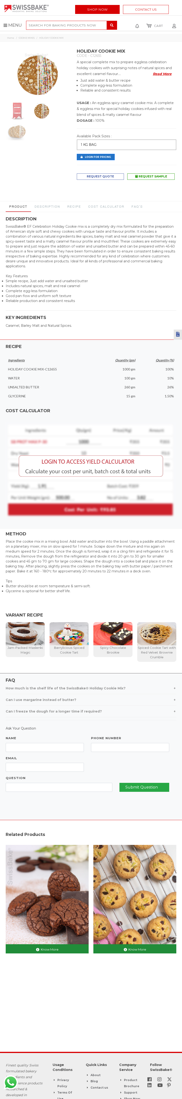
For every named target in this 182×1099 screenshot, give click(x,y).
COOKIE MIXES (27, 38)
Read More (162, 74)
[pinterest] (169, 1086)
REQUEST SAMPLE (152, 176)
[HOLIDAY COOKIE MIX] (38, 75)
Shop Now (97, 9)
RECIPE (74, 206)
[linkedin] (149, 1086)
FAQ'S (137, 206)
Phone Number (106, 738)
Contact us (99, 1087)
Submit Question (141, 787)
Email (11, 758)
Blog (94, 1081)
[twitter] (169, 1080)
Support (130, 1092)
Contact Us (146, 9)
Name (11, 738)
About (95, 1075)
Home (10, 38)
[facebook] (149, 1080)
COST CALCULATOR (106, 206)
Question (16, 778)
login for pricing (97, 157)
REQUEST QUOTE (100, 176)
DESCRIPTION (47, 206)
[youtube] (160, 1086)
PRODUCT (18, 206)
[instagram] (159, 1080)
